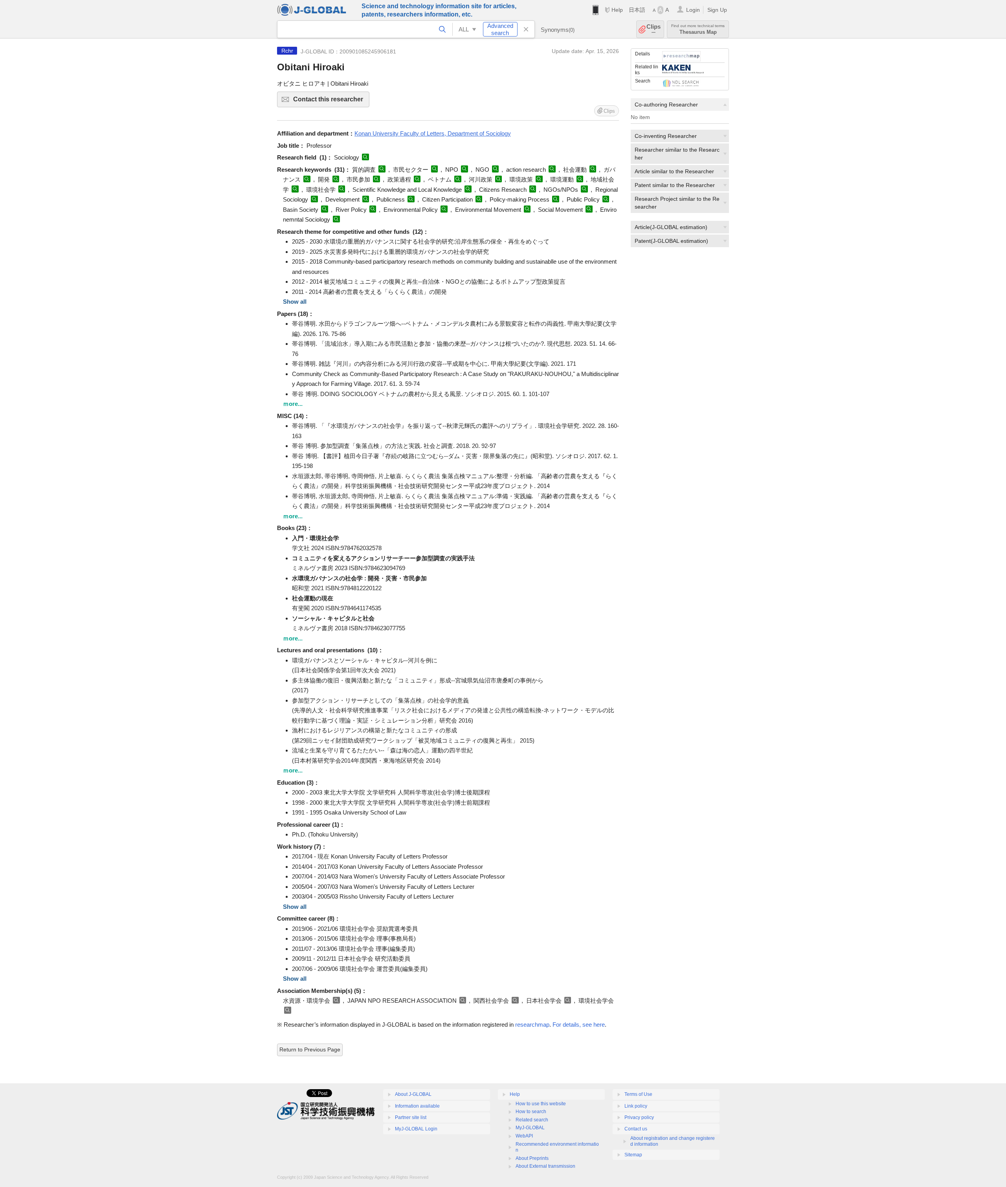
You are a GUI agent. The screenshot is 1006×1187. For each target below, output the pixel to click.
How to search (531, 1111)
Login (693, 10)
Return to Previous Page (309, 1049)
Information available (417, 1106)
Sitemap (633, 1155)
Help (617, 10)
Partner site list (410, 1117)
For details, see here (579, 1024)
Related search (532, 1120)
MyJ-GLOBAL (530, 1127)
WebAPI (524, 1136)
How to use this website (541, 1103)
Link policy (635, 1106)
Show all (295, 301)
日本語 (637, 10)
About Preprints (532, 1158)
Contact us (635, 1129)
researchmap (532, 1024)
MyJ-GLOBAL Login (416, 1129)
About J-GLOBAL (413, 1094)
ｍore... (293, 403)
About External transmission (545, 1166)
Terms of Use (638, 1094)
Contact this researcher (331, 101)
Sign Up (717, 10)
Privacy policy (639, 1117)
